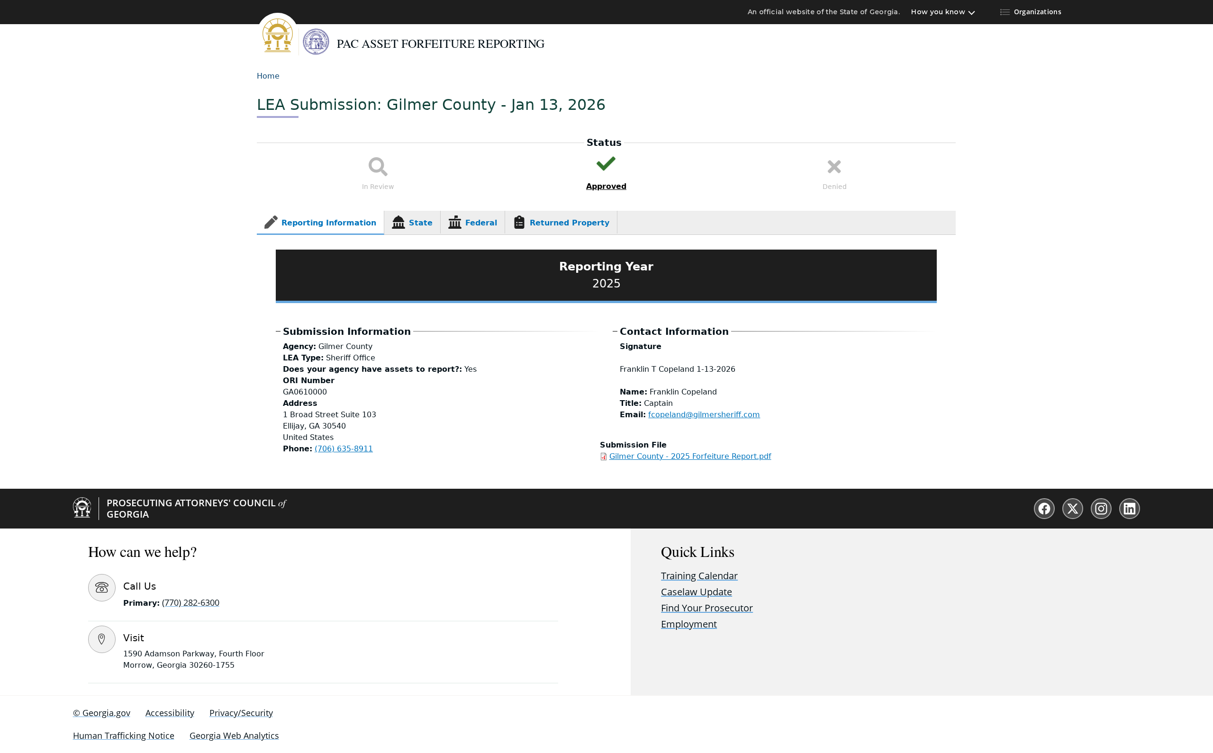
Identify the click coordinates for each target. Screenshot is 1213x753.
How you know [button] (938, 12)
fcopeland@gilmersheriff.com (704, 414)
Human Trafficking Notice (123, 735)
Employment (689, 624)
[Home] (278, 34)
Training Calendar (699, 575)
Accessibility (169, 712)
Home (268, 76)
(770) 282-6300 (190, 602)
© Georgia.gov (101, 712)
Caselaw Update (696, 591)
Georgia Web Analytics (234, 735)
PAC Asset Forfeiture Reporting (440, 43)
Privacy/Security (241, 712)
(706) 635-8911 (344, 448)
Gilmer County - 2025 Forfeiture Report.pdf (690, 456)
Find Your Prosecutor (707, 607)
